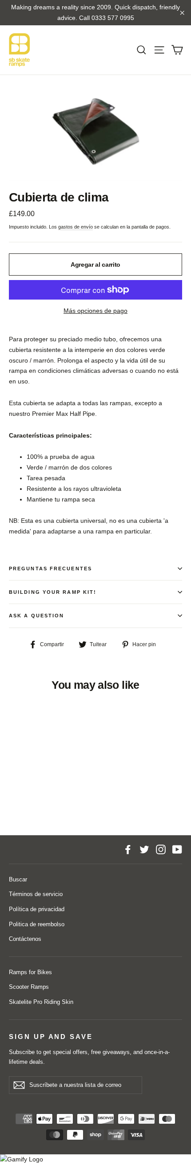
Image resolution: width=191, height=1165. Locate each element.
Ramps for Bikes (30, 972)
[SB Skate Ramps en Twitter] (144, 849)
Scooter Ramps (29, 986)
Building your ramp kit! (52, 592)
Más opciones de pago (95, 310)
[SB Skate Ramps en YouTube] (177, 849)
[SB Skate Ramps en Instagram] (161, 849)
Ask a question (36, 615)
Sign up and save (51, 1036)
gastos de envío (75, 226)
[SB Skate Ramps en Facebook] (128, 849)
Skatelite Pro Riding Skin (41, 1002)
